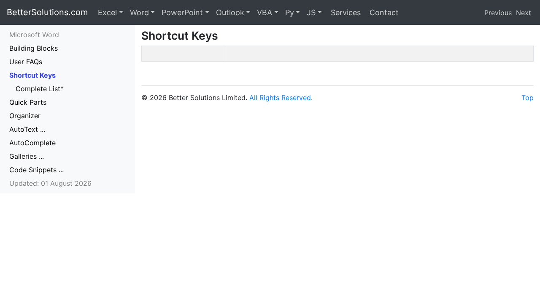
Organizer (24, 115)
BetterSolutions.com (47, 12)
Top (527, 97)
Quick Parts (27, 102)
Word (139, 12)
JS (311, 12)
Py (289, 12)
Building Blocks (33, 48)
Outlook (230, 12)
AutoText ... (27, 129)
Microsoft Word (34, 34)
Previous (498, 12)
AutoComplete (32, 142)
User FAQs (25, 61)
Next (523, 12)
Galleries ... (26, 156)
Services (345, 12)
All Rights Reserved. (281, 97)
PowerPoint (182, 12)
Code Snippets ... (36, 170)
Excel (107, 12)
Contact (383, 12)
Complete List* (40, 88)
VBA (264, 12)
